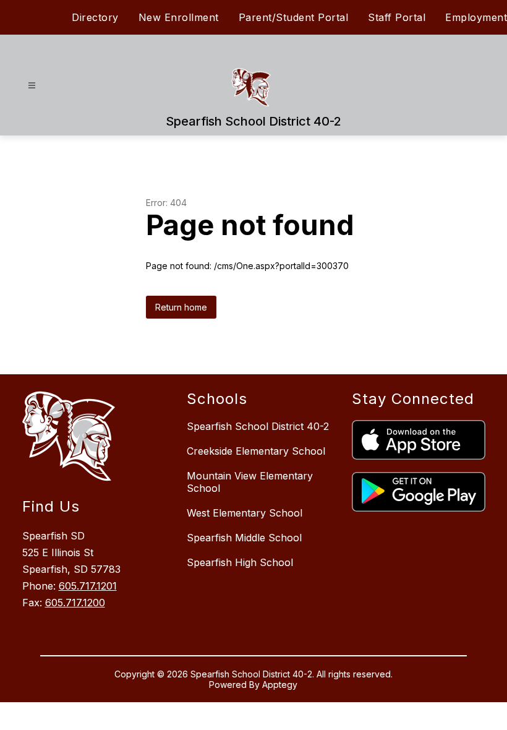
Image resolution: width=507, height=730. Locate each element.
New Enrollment (178, 17)
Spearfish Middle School (244, 537)
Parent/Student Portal (294, 17)
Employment (476, 17)
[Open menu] (32, 86)
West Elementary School (244, 513)
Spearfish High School (240, 562)
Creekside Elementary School (256, 451)
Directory (95, 17)
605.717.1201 (88, 586)
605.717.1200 (75, 602)
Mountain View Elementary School (250, 482)
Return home (181, 307)
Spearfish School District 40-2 (258, 426)
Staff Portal (396, 17)
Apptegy (279, 684)
